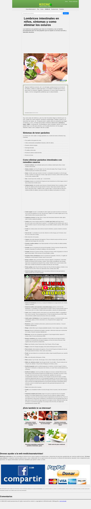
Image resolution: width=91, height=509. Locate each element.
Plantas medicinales (73, 1)
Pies (38, 9)
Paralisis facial (54, 9)
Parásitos (61, 9)
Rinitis (42, 9)
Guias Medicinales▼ (31, 9)
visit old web (63, 501)
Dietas (66, 1)
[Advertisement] (45, 43)
